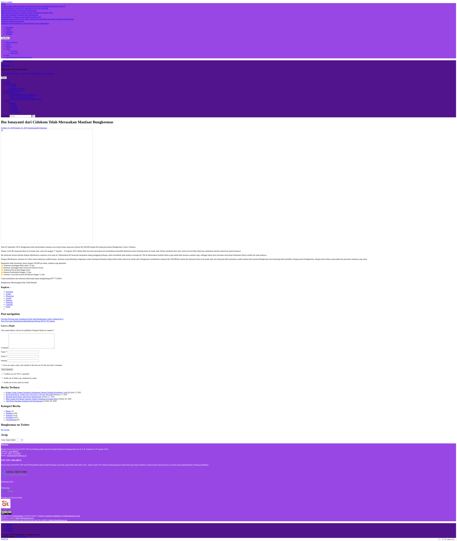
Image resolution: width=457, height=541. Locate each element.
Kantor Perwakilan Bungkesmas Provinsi (19, 57)
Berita (8, 101)
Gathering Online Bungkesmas (12, 21)
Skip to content (6, 2)
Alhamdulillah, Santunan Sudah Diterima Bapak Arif (21, 17)
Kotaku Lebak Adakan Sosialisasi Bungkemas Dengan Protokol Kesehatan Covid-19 (33, 6)
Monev (13, 103)
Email (4, 356)
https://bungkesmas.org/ (25, 518)
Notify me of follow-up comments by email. (20, 378)
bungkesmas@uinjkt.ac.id (44, 73)
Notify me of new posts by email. (16, 382)
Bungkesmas (6, 65)
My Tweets (5, 430)
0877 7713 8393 (14, 453)
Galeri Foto (14, 51)
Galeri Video (14, 53)
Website (4, 361)
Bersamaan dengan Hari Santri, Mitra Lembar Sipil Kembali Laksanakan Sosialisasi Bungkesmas (37, 19)
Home (8, 82)
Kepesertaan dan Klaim (14, 90)
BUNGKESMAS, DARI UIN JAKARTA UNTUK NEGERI (24, 8)
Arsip (3, 440)
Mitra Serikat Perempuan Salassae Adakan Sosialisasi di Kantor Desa (27, 13)
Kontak (8, 44)
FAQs (7, 55)
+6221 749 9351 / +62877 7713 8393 (20, 73)
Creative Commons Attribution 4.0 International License (59, 516)
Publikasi (9, 47)
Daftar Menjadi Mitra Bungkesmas (23, 95)
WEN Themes (20, 537)
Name (4, 352)
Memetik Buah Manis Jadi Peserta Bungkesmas (19, 11)
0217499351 (14, 451)
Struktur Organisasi (17, 88)
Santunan (13, 108)
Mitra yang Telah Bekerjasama (21, 97)
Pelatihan (13, 105)
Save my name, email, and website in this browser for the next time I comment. (32, 365)
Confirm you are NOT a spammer (16, 374)
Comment (4, 348)
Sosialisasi (14, 110)
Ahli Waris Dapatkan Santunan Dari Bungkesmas (19, 15)
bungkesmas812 (34, 128)
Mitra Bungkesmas (13, 93)
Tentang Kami (11, 84)
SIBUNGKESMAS (11, 42)
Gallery (8, 49)
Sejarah (13, 86)
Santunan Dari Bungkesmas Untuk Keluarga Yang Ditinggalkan (25, 23)
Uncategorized (15, 112)
